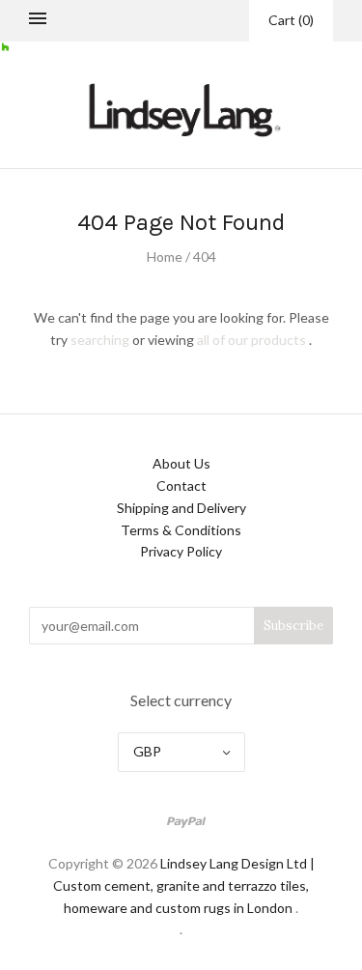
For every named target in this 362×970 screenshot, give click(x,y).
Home (164, 256)
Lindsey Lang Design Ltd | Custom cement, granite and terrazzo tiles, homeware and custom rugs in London (184, 885)
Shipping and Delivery (181, 507)
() (291, 20)
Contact (181, 485)
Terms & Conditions (181, 530)
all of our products (251, 339)
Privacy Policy (181, 551)
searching (99, 339)
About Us (181, 463)
